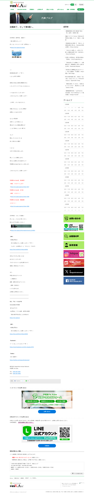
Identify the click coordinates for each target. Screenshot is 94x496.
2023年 (67, 131)
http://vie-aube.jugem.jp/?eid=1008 (20, 206)
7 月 (82, 107)
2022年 (67, 140)
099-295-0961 (17, 371)
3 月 (75, 110)
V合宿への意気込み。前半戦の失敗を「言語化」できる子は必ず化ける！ (74, 58)
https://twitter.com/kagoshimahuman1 (19, 360)
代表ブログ (80, 9)
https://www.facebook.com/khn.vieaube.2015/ (22, 347)
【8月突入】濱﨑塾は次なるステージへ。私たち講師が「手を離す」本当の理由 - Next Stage (74, 71)
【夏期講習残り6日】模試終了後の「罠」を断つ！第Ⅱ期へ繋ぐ (73, 32)
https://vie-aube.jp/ (15, 317)
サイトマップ (23, 492)
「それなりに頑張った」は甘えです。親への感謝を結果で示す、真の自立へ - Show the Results (74, 52)
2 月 (79, 110)
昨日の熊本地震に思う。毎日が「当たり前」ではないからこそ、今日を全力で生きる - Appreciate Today (74, 78)
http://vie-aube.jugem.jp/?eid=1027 (20, 187)
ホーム (11, 478)
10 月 (72, 116)
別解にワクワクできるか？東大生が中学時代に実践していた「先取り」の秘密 (74, 38)
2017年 (67, 186)
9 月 (75, 116)
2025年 (67, 113)
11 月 (69, 116)
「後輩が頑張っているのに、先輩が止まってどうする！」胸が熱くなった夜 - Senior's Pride (74, 85)
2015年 (67, 204)
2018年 (67, 177)
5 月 (69, 110)
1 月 (82, 110)
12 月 (65, 116)
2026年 (67, 104)
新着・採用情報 (71, 9)
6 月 (65, 110)
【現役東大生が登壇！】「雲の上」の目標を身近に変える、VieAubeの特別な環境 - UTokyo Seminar (74, 45)
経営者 (66, 27)
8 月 (79, 107)
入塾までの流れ (50, 9)
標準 (72, 4)
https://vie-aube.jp (66, 486)
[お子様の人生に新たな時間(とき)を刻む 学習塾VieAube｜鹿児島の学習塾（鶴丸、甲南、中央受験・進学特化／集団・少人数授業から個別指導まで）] (18, 4)
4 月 (72, 110)
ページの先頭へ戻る (78, 473)
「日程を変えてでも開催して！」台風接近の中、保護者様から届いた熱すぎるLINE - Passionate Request (74, 64)
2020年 (67, 159)
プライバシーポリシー (14, 492)
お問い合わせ (60, 9)
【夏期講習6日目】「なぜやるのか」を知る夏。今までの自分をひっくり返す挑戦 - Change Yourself (74, 92)
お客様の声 (40, 9)
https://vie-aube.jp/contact (18, 47)
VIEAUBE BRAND (21, 9)
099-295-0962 (17, 373)
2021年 (67, 149)
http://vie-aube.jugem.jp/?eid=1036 (20, 196)
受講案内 (32, 9)
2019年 (67, 168)
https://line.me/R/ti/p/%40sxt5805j (19, 249)
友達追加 (47, 445)
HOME (12, 9)
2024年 (67, 122)
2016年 (67, 195)
